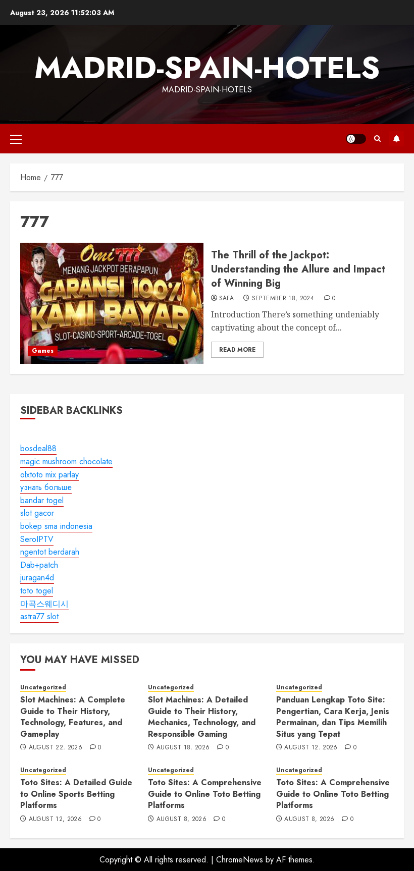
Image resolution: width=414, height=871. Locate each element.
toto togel (36, 590)
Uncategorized (43, 687)
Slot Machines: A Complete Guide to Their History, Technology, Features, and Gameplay (72, 716)
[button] (16, 138)
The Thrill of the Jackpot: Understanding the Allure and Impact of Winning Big (298, 269)
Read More (237, 349)
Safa (226, 299)
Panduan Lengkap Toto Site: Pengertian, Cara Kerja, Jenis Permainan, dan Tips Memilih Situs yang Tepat (332, 716)
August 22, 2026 (55, 748)
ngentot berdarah (49, 552)
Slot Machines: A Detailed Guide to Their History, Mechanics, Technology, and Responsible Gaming (201, 716)
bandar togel (42, 500)
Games (43, 350)
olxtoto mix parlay (49, 474)
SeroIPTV (37, 539)
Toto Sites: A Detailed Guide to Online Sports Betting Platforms (76, 794)
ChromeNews (239, 859)
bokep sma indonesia (56, 526)
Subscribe (396, 138)
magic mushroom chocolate (66, 461)
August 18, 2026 (183, 748)
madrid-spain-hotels (207, 68)
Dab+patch (39, 565)
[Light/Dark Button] (356, 139)
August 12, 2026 (310, 748)
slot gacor (37, 513)
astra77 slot (39, 616)
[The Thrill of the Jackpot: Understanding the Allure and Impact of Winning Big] (111, 303)
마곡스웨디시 (44, 604)
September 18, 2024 (283, 299)
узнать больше (46, 487)
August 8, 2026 (181, 819)
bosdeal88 (38, 448)
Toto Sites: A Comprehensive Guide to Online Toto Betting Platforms (205, 794)
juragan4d (37, 577)
